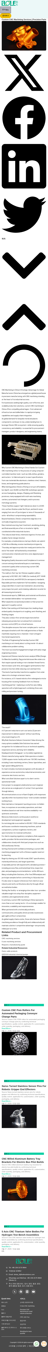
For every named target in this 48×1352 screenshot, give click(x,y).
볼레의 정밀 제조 (6, 1317)
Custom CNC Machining (14, 468)
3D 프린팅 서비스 (25, 1328)
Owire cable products (9, 951)
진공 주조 (23, 1324)
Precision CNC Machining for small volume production (26, 1311)
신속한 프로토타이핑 (26, 1302)
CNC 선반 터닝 (24, 1317)
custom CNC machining (33, 406)
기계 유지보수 (5, 1324)
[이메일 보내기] (44, 1344)
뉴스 (2, 1309)
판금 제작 (23, 1320)
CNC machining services (11, 938)
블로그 (3, 1313)
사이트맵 (12, 1346)
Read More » (6, 1028)
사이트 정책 (21, 1346)
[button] (24, 73)
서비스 (22, 1299)
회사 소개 (4, 1302)
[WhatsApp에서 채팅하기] (36, 1344)
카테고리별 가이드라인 (8, 1320)
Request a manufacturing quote (13, 945)
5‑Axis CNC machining (27, 1306)
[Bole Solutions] (9, 3)
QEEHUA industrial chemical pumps (15, 954)
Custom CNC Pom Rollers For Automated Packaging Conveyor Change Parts (19, 1013)
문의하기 (5, 16)
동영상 (3, 1306)
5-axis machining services (11, 941)
